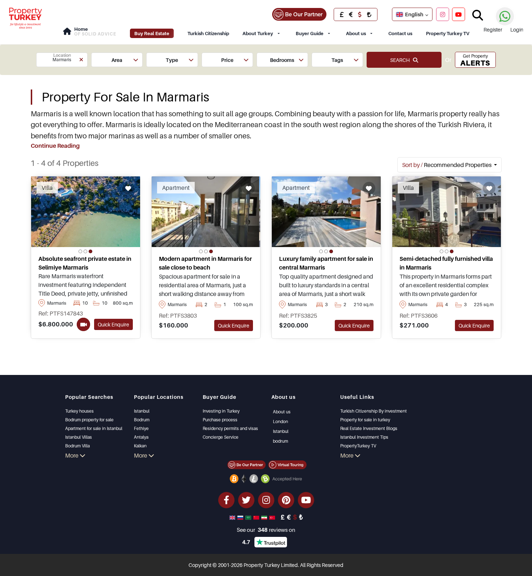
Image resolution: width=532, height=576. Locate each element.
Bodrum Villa (77, 445)
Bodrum (141, 419)
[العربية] (249, 517)
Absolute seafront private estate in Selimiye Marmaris (84, 263)
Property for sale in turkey (365, 419)
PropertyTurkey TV (358, 445)
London (280, 421)
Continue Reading (55, 145)
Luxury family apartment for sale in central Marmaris (326, 263)
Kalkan (140, 445)
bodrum (280, 441)
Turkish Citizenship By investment (373, 411)
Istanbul (141, 411)
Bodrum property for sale (89, 419)
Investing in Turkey (221, 411)
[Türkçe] (273, 517)
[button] (62, 60)
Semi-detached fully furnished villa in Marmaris (446, 263)
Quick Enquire (113, 324)
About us (356, 33)
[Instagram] (442, 14)
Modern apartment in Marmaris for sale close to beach (205, 263)
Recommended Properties (447, 164)
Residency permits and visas (230, 428)
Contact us (400, 33)
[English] (233, 517)
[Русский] (241, 517)
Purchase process (220, 419)
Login (516, 29)
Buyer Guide (310, 33)
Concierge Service (220, 437)
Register (493, 29)
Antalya (141, 437)
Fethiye (141, 428)
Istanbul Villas (78, 437)
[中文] (257, 517)
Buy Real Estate (151, 33)
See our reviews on (266, 529)
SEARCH (401, 60)
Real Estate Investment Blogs (368, 428)
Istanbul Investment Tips (364, 437)
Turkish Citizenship (208, 33)
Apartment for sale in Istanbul (93, 428)
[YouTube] (458, 14)
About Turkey (257, 33)
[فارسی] (265, 517)
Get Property (475, 60)
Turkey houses (79, 411)
